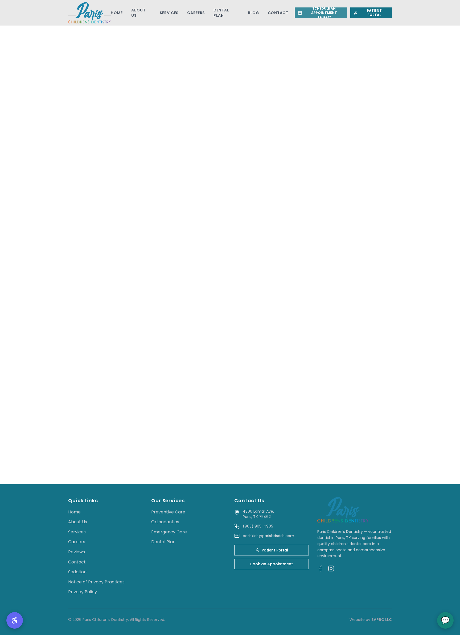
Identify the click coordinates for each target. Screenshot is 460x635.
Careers (196, 12)
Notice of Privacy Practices (96, 582)
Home (117, 12)
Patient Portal (275, 550)
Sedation (77, 572)
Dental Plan (221, 12)
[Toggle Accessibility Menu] (14, 620)
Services (169, 12)
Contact (278, 12)
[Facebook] (320, 568)
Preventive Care (168, 512)
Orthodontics (165, 522)
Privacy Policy (82, 592)
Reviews (76, 552)
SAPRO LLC (381, 619)
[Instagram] (331, 568)
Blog (253, 12)
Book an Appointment (271, 564)
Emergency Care (169, 532)
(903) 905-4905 (258, 526)
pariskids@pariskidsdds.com (268, 535)
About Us (138, 12)
